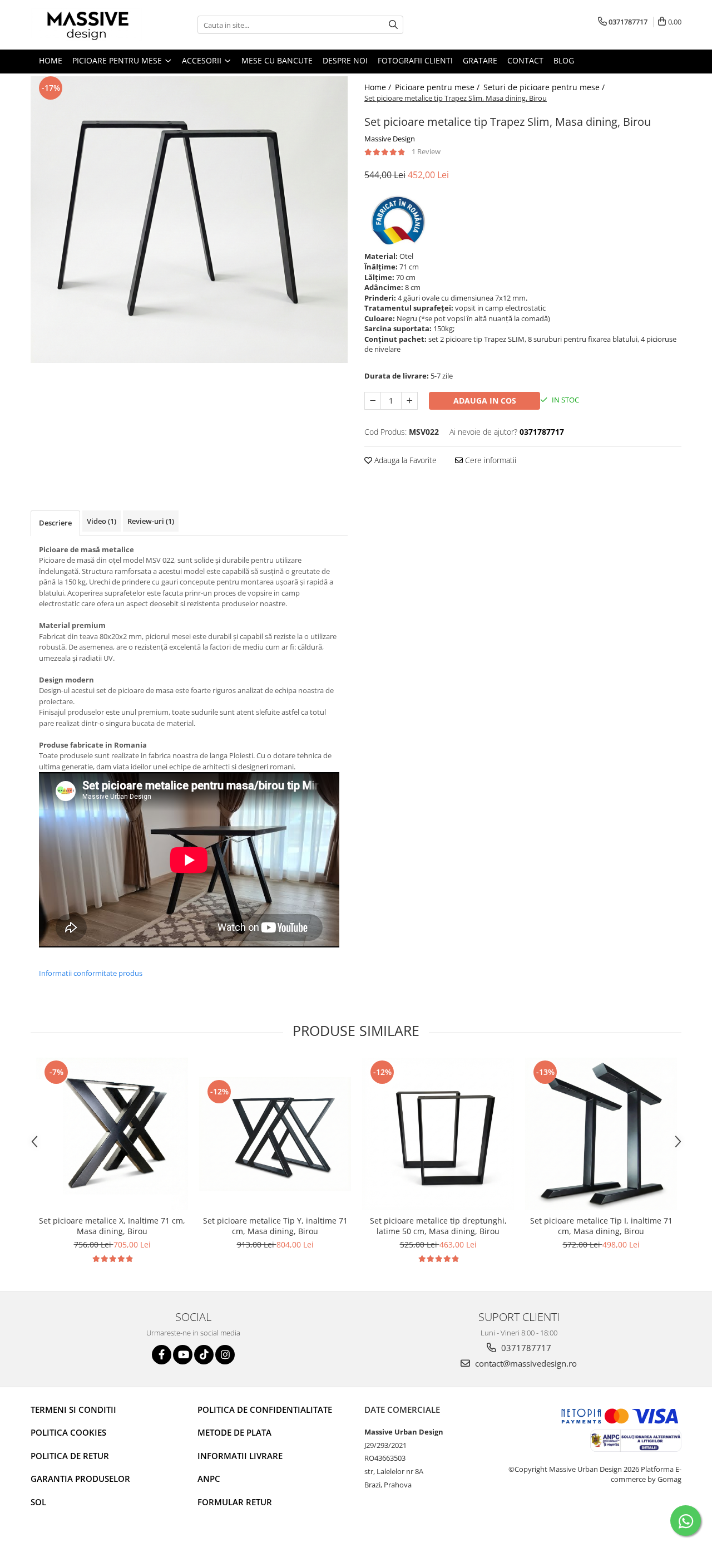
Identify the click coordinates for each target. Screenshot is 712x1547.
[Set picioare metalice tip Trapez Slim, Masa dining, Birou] (189, 219)
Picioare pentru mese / (438, 87)
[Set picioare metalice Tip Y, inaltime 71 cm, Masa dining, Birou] (275, 1134)
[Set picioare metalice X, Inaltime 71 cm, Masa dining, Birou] (112, 1134)
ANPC (208, 1478)
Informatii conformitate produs (90, 973)
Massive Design (389, 139)
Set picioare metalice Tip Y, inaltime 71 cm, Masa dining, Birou (275, 1225)
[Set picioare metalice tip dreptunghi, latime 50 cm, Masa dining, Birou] (438, 1134)
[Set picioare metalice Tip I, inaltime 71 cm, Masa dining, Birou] (601, 1134)
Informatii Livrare (240, 1455)
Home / (378, 87)
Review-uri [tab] (150, 521)
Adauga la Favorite (404, 460)
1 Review (426, 151)
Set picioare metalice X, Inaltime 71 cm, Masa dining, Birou (112, 1225)
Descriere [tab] (55, 523)
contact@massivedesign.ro (525, 1363)
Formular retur (234, 1501)
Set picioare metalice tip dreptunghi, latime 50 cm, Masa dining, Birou (438, 1225)
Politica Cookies (68, 1432)
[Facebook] (161, 1354)
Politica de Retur (70, 1455)
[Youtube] (182, 1354)
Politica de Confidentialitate (264, 1409)
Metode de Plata (234, 1432)
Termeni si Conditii (73, 1409)
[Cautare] (393, 25)
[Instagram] (225, 1354)
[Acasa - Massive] (86, 24)
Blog (563, 60)
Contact (525, 60)
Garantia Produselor (80, 1478)
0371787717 (525, 1347)
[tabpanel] (189, 219)
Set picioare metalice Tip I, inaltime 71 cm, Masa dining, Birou (601, 1225)
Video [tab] (101, 521)
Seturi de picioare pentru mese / (545, 87)
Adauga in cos (484, 400)
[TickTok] (204, 1354)
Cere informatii (489, 460)
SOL (38, 1501)
